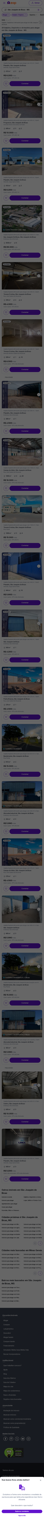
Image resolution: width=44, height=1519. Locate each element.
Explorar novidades (22, 1511)
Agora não (22, 1515)
